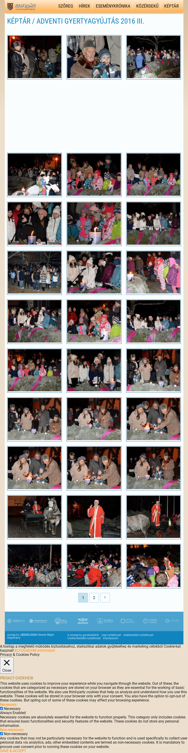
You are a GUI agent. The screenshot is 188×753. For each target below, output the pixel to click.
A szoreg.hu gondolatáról (83, 635)
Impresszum (110, 638)
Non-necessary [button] (12, 730)
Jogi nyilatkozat (111, 635)
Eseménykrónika (113, 6)
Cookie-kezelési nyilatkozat (84, 638)
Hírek (84, 6)
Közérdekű (147, 6)
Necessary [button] (8, 704)
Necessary (12, 708)
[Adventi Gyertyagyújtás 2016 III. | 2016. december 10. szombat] (34, 77)
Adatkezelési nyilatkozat (138, 635)
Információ (46, 650)
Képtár (171, 6)
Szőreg (65, 6)
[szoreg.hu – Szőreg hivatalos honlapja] (21, 11)
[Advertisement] (94, 116)
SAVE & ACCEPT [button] (13, 751)
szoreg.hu (13, 634)
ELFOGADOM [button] (25, 650)
